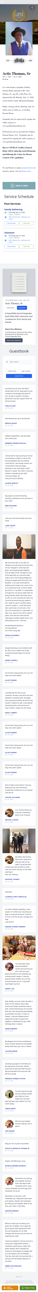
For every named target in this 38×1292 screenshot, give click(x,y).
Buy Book (22, 308)
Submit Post (19, 376)
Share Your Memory (14, 340)
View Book (10, 308)
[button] (19, 546)
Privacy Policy (13, 1283)
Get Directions (11, 223)
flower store (26, 171)
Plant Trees (26, 223)
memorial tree (28, 167)
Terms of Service (25, 1283)
